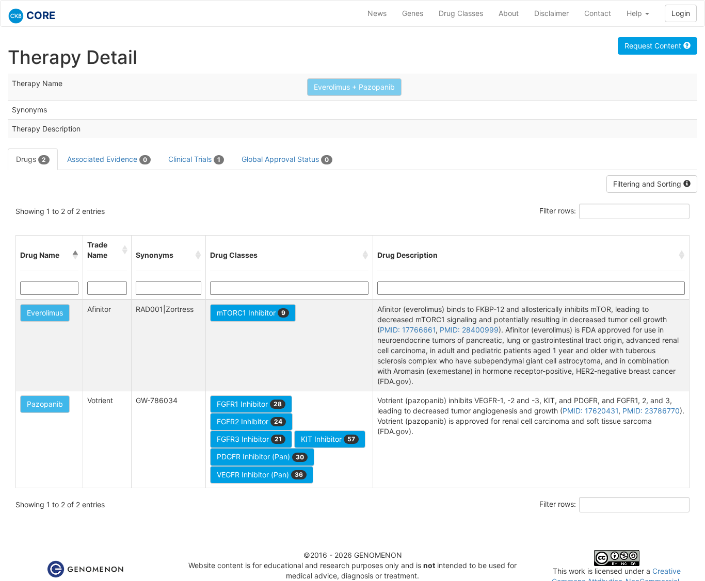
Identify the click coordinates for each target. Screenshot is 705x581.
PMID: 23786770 (651, 410)
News (377, 13)
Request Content (653, 45)
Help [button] (635, 13)
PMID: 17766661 (408, 329)
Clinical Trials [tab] (194, 159)
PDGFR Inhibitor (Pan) (260, 456)
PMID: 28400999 (469, 329)
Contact (597, 13)
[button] (75, 255)
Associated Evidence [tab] (107, 159)
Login (680, 13)
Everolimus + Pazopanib (354, 86)
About (509, 13)
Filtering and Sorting (648, 183)
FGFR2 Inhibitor (249, 421)
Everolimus (45, 312)
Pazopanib (45, 404)
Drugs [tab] (31, 159)
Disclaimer (551, 13)
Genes (412, 13)
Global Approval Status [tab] (285, 159)
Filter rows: (557, 210)
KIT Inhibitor (328, 439)
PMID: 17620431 (590, 410)
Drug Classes (461, 13)
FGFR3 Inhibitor (249, 439)
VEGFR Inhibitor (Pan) (260, 474)
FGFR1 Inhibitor (249, 404)
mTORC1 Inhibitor (251, 312)
